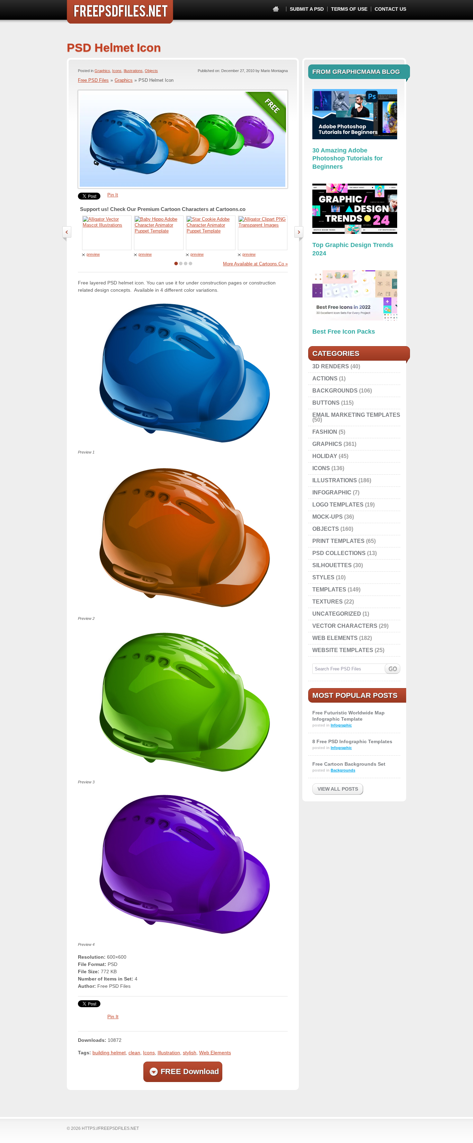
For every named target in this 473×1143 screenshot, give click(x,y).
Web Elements (215, 1052)
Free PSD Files (120, 12)
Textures (327, 602)
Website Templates (342, 650)
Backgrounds (335, 391)
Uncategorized (336, 614)
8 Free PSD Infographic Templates (352, 741)
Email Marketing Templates (356, 415)
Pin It (112, 194)
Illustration (169, 1052)
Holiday (324, 456)
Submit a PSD (307, 9)
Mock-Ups (327, 517)
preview (93, 254)
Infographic (331, 492)
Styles (323, 577)
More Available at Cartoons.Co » (255, 263)
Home (276, 9)
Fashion (324, 432)
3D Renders (330, 366)
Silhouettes (332, 565)
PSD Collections (339, 553)
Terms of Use (349, 9)
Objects (151, 71)
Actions (325, 378)
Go (392, 668)
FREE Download (190, 1071)
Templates (329, 589)
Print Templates (338, 541)
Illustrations (133, 71)
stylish (189, 1052)
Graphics (102, 71)
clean (134, 1052)
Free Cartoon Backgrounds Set (348, 764)
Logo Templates (338, 505)
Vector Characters (344, 626)
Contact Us (390, 9)
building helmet (109, 1052)
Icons (117, 71)
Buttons (326, 403)
